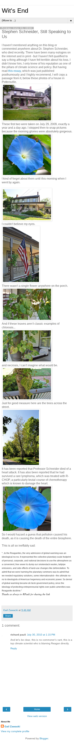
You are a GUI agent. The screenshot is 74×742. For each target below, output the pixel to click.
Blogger (44, 738)
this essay (14, 70)
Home (37, 709)
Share (8, 616)
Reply (13, 648)
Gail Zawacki (12, 726)
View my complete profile (15, 731)
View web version (37, 716)
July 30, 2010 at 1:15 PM (41, 634)
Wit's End (15, 10)
